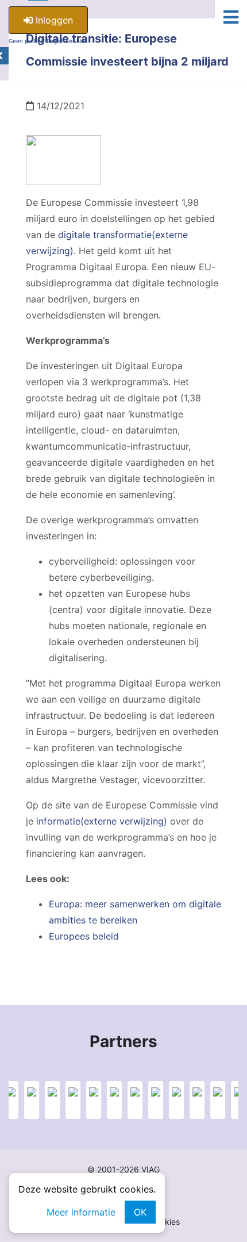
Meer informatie (81, 1212)
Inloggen (53, 20)
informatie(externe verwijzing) (101, 821)
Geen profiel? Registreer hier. (48, 40)
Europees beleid (84, 936)
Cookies (165, 1221)
